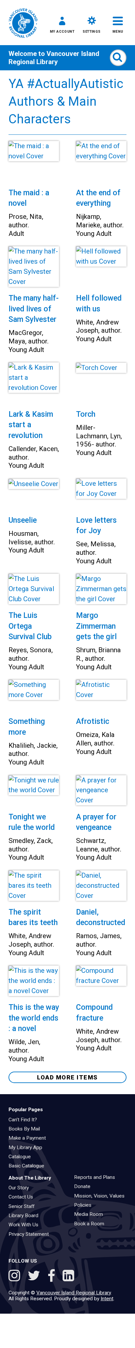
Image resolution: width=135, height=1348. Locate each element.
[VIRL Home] (23, 24)
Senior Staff (23, 1206)
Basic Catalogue (28, 1166)
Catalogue (22, 1157)
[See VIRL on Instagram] (16, 1277)
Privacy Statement (31, 1234)
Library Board (25, 1215)
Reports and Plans (96, 1177)
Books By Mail (26, 1129)
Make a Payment (29, 1138)
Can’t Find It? (25, 1120)
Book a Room (91, 1224)
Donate (84, 1186)
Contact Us (23, 1197)
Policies (84, 1205)
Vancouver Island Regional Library (54, 57)
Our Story (21, 1188)
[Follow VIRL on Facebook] (53, 1277)
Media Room (90, 1214)
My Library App (27, 1147)
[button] (62, 26)
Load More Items (67, 1077)
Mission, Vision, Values (101, 1196)
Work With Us (25, 1225)
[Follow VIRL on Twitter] (35, 1277)
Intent (107, 1299)
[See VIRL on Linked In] (68, 1277)
